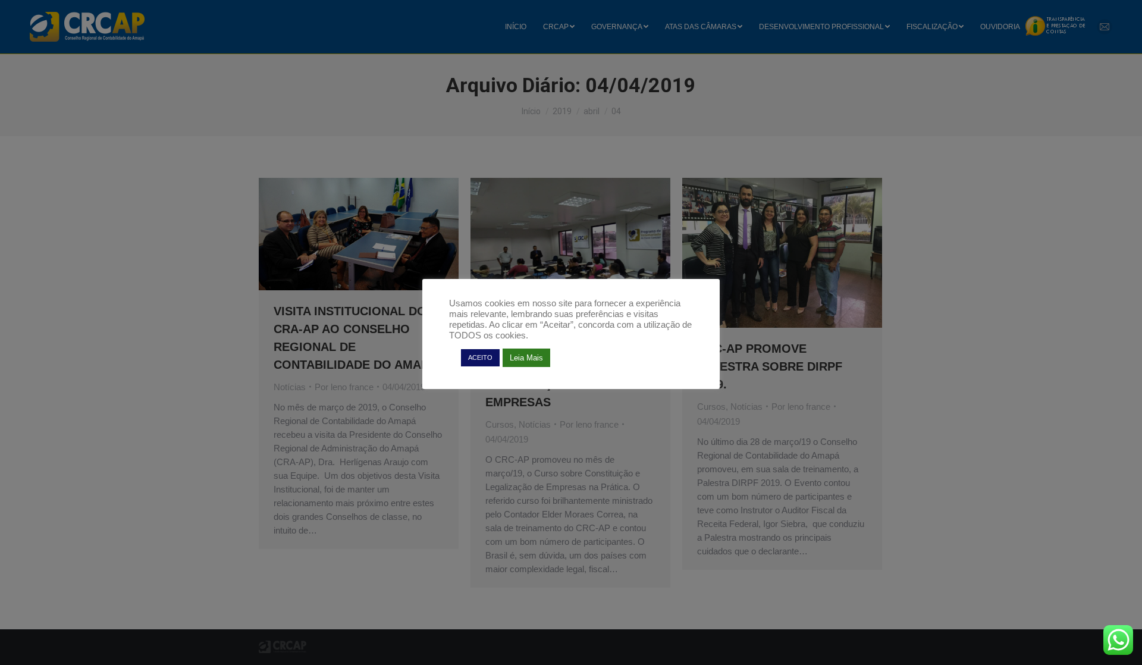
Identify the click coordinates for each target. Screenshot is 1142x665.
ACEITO (480, 357)
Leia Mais (526, 357)
